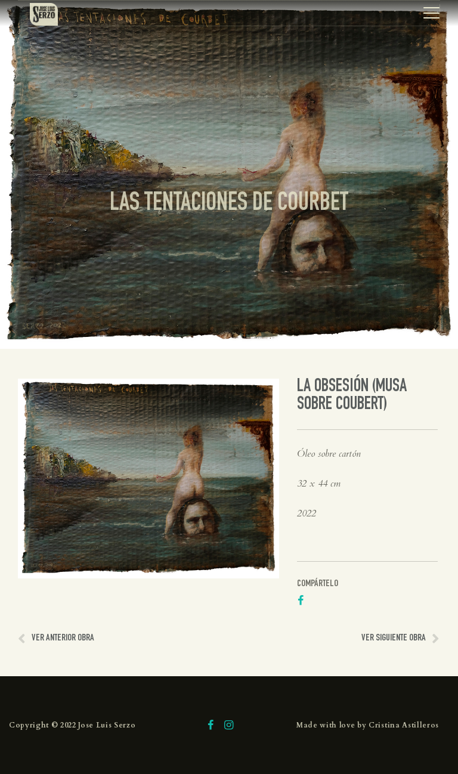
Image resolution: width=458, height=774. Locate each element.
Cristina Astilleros (404, 725)
